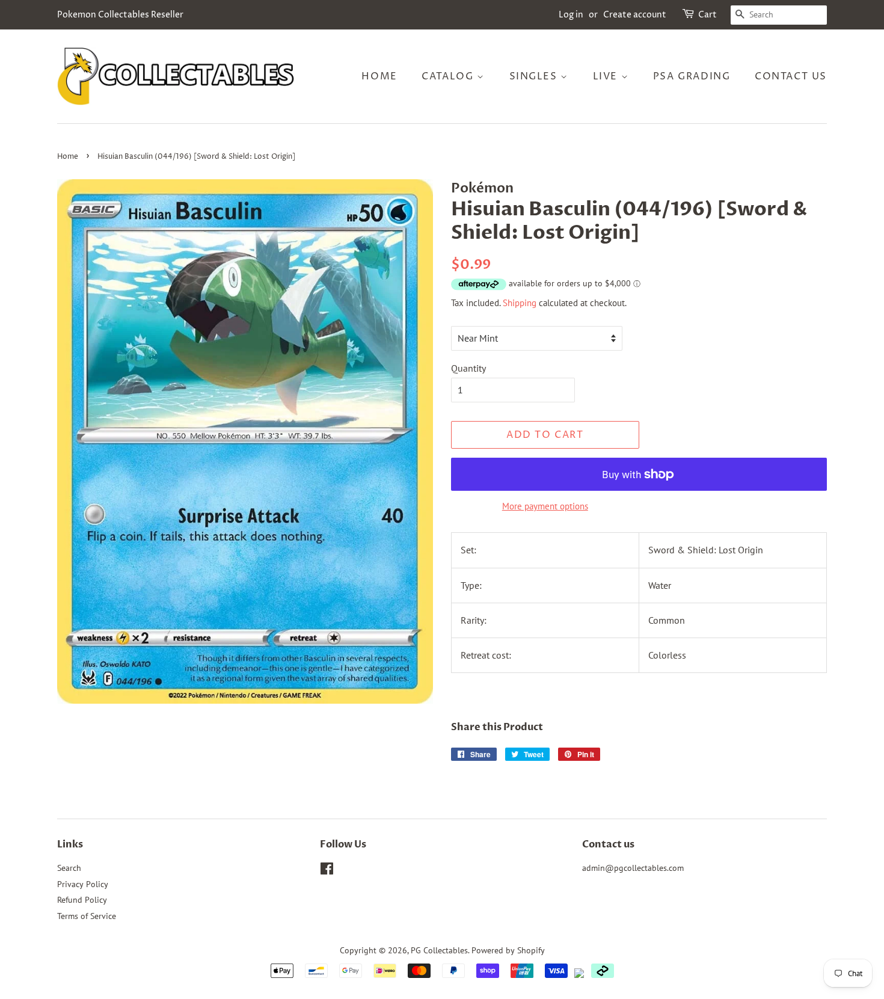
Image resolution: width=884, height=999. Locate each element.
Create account (634, 14)
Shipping (519, 303)
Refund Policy (82, 899)
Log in (571, 14)
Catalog (449, 76)
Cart (707, 14)
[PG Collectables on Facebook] (327, 870)
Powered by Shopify (508, 950)
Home (379, 76)
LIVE (607, 76)
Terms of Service (86, 916)
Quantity (468, 368)
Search (69, 867)
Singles (535, 76)
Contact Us (791, 76)
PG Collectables (439, 950)
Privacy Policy (82, 884)
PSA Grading (692, 76)
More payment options (545, 506)
